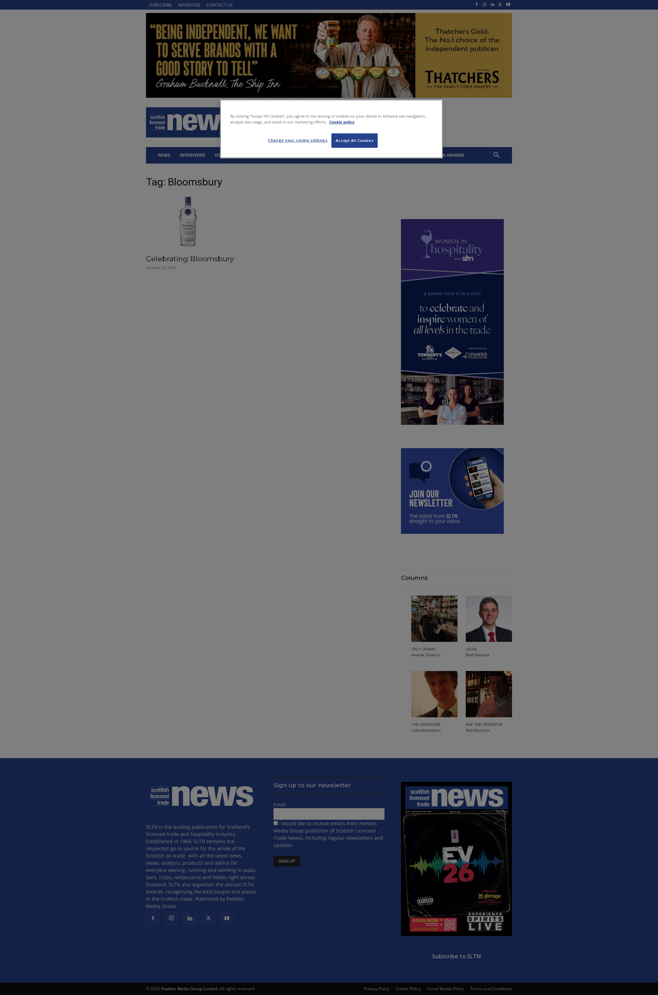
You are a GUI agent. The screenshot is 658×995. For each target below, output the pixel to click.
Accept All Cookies (355, 140)
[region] (331, 128)
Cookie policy (341, 121)
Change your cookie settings (297, 140)
